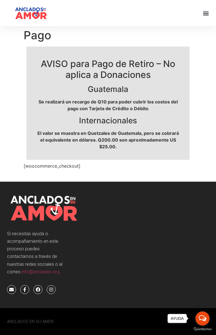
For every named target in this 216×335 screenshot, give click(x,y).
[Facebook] (37, 289)
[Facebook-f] (24, 289)
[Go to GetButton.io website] (203, 329)
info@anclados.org (40, 271)
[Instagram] (51, 289)
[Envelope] (11, 289)
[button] (205, 13)
